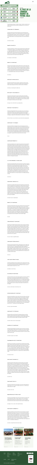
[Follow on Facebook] (31, 453)
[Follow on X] (29, 453)
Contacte (9, 459)
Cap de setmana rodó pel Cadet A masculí (28, 438)
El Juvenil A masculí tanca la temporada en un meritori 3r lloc (8, 438)
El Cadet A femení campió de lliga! (18, 438)
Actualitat (5, 459)
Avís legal (12, 460)
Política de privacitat (13, 459)
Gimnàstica (8, 456)
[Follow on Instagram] (27, 453)
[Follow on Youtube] (32, 453)
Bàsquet (8, 455)
